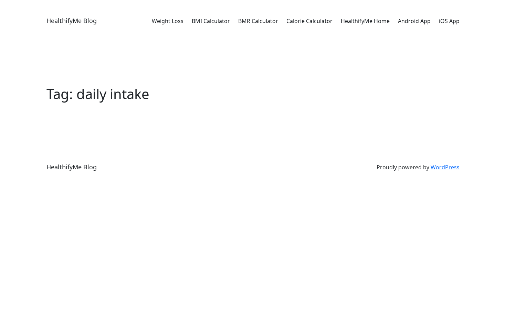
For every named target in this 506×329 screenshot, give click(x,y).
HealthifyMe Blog (71, 21)
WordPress (445, 167)
